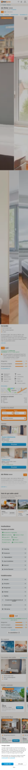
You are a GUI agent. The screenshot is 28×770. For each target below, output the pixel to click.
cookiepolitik (12, 757)
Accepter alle (7, 764)
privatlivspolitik (5, 757)
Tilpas (14, 767)
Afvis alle (20, 764)
